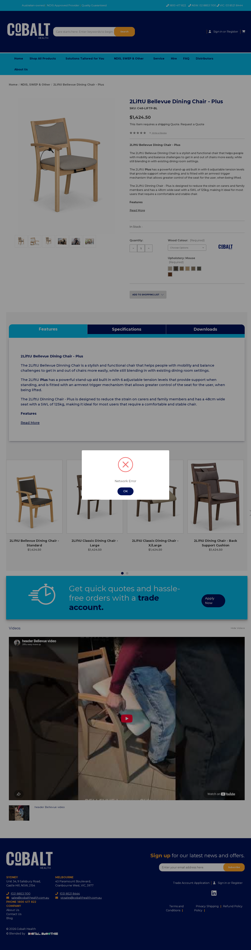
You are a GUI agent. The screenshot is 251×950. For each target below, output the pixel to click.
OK (125, 491)
